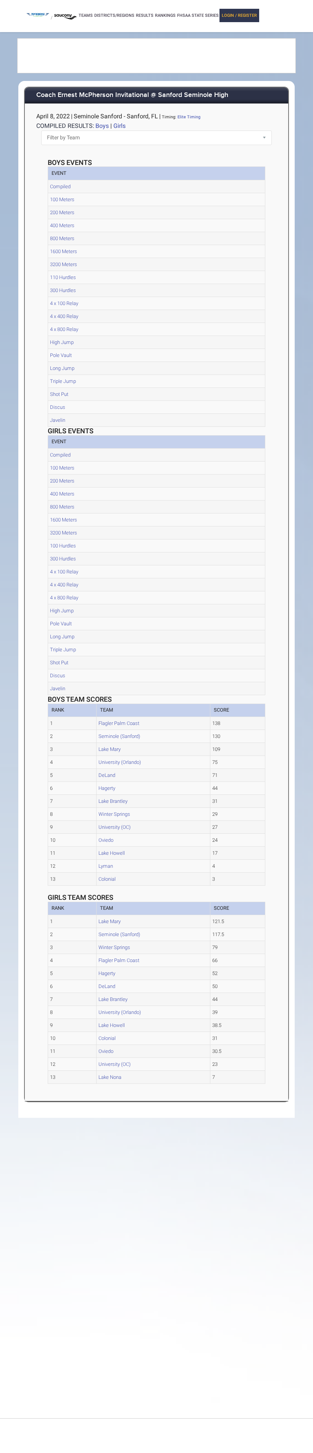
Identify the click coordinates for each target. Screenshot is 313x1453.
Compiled (60, 186)
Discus (57, 407)
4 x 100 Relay (64, 303)
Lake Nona (109, 1077)
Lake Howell (111, 853)
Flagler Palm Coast (118, 723)
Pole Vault (61, 355)
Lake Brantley (112, 801)
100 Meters (62, 199)
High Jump (62, 342)
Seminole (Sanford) (119, 736)
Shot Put (59, 394)
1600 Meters (63, 251)
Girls (119, 125)
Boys (102, 125)
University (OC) (114, 827)
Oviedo (105, 840)
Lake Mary (109, 749)
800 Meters (62, 238)
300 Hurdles (63, 290)
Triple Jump (63, 381)
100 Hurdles (63, 546)
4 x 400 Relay (64, 316)
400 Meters (62, 225)
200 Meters (62, 212)
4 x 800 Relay (64, 329)
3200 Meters (63, 264)
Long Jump (62, 368)
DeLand (106, 775)
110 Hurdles (63, 277)
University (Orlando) (119, 762)
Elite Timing (188, 117)
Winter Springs (114, 814)
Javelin (57, 420)
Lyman (105, 866)
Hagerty (106, 788)
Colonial (107, 879)
